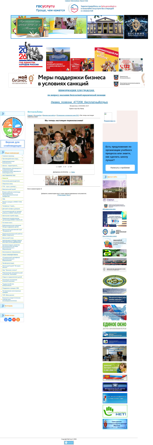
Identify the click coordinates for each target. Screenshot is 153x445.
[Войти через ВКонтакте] (10, 319)
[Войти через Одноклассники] (18, 319)
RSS (86, 0)
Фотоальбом (37, 115)
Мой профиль (75, 0)
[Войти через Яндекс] (14, 319)
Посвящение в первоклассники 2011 (68, 115)
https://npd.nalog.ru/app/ (110, 236)
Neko (73, 172)
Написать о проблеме (120, 168)
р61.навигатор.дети (109, 209)
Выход (82, 0)
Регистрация (62, 195)
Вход (68, 195)
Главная (67, 0)
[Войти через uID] (6, 319)
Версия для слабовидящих (12, 144)
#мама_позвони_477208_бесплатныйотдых (79, 102)
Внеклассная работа (49, 115)
